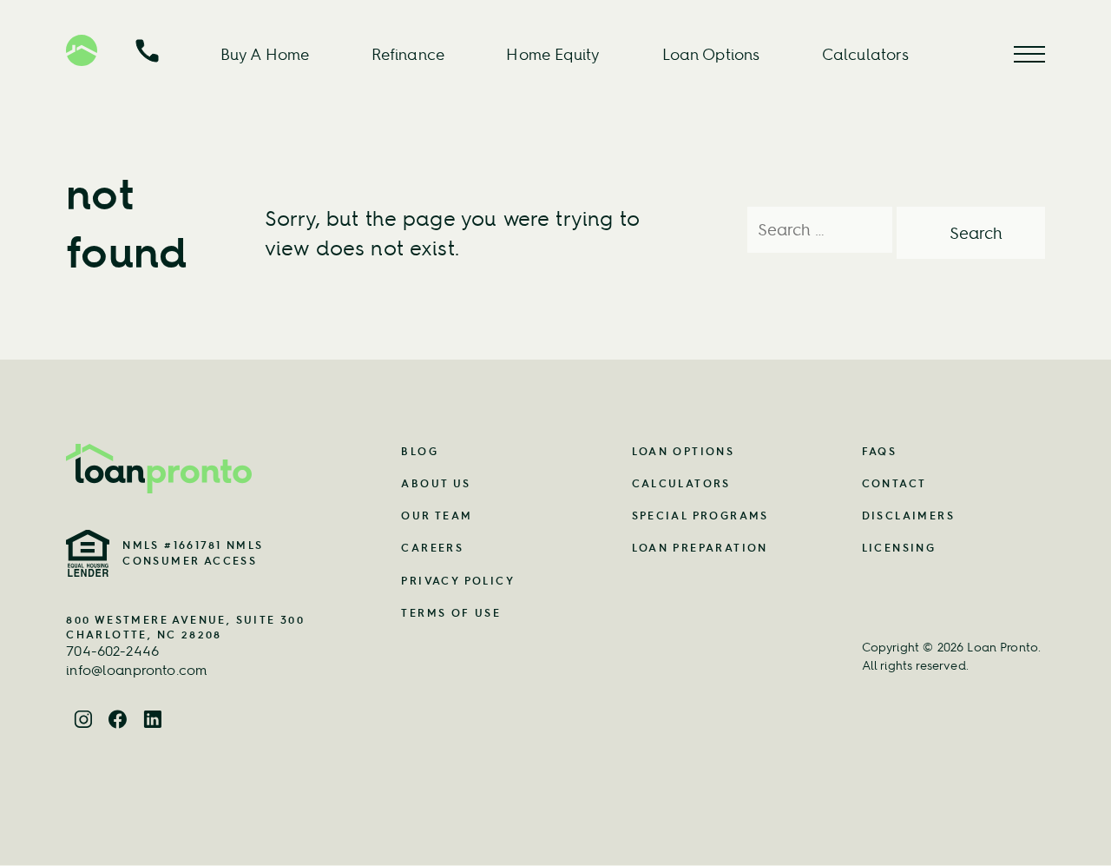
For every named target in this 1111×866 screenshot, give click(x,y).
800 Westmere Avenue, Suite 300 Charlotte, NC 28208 (185, 627)
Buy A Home (265, 54)
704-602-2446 (112, 650)
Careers (432, 547)
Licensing (899, 547)
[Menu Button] (1029, 54)
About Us (435, 483)
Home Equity (553, 54)
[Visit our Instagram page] (83, 720)
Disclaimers (908, 515)
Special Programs (700, 515)
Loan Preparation (700, 547)
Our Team (436, 515)
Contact (894, 483)
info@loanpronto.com (136, 669)
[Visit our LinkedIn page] (152, 720)
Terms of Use (451, 612)
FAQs (879, 451)
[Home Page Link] (195, 468)
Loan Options (711, 54)
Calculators (866, 54)
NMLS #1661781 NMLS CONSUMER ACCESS (192, 552)
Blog (419, 451)
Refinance (407, 54)
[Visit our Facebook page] (118, 720)
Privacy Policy (458, 580)
